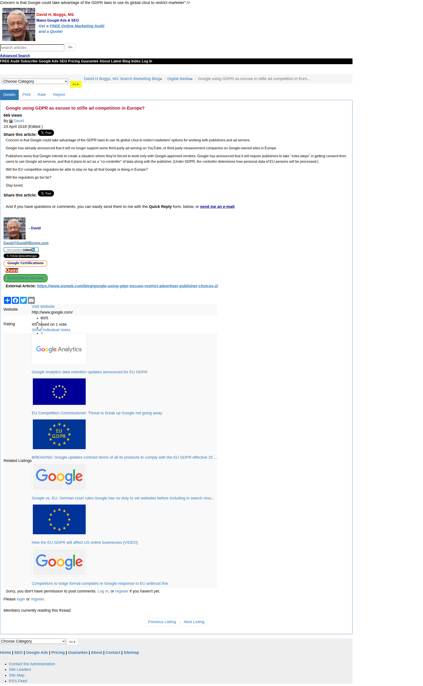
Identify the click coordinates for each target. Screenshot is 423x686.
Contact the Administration (32, 664)
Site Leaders (20, 669)
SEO (63, 61)
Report (59, 94)
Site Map (16, 675)
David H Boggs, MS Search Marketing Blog (122, 79)
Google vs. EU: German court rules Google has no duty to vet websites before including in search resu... (123, 498)
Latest (116, 61)
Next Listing (194, 622)
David (19, 121)
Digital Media (178, 79)
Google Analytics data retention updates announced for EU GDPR (89, 372)
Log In (147, 61)
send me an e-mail (217, 206)
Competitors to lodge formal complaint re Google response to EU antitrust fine (100, 583)
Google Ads (48, 61)
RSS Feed (18, 681)
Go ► (75, 84)
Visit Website (43, 306)
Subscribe (29, 61)
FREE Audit (9, 61)
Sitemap (131, 652)
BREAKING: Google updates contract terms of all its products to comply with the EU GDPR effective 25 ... (124, 457)
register (121, 591)
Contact (113, 652)
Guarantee (89, 61)
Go (70, 47)
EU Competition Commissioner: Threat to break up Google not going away (97, 413)
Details (9, 94)
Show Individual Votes (51, 330)
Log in (103, 591)
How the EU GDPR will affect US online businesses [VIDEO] (85, 542)
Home (5, 652)
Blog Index (131, 61)
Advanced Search (15, 56)
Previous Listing (162, 622)
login (21, 599)
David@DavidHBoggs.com (26, 243)
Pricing (74, 61)
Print (26, 94)
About (105, 61)
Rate (42, 94)
